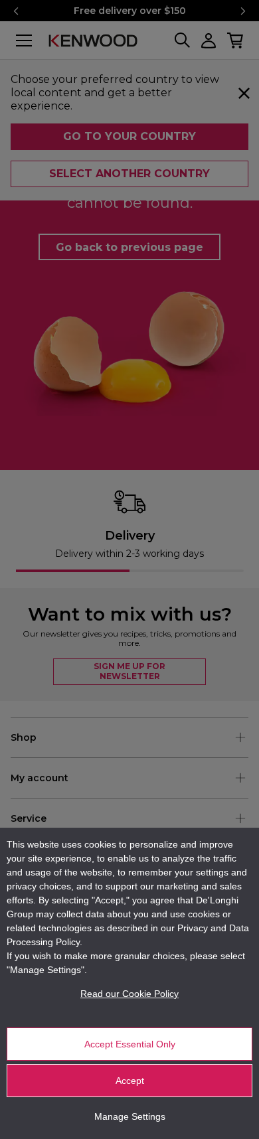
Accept (130, 1080)
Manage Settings (129, 1116)
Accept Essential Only (129, 1044)
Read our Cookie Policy (129, 993)
